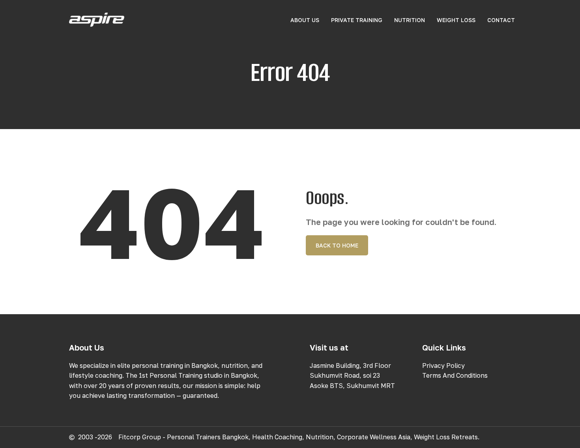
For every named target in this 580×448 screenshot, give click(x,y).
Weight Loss (456, 20)
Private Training (356, 20)
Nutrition (409, 20)
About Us (304, 20)
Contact (501, 20)
